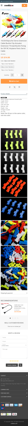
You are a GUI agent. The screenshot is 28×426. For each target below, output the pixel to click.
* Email (4, 341)
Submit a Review (11, 365)
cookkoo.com (14, 423)
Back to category (6, 9)
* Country (4, 344)
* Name (4, 337)
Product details (5, 94)
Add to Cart (15, 81)
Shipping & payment (7, 293)
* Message (4, 349)
